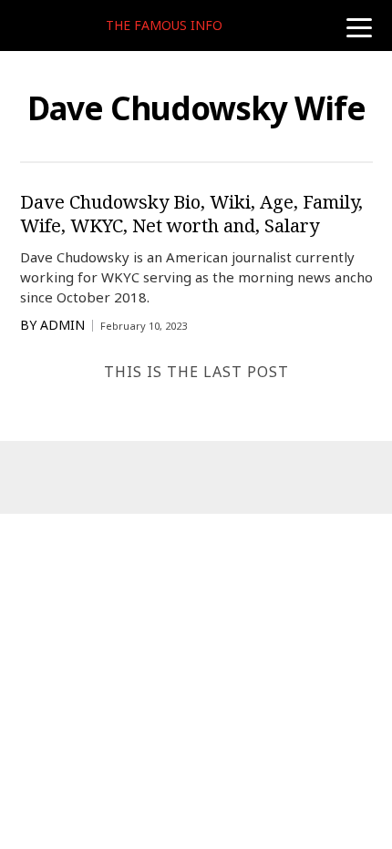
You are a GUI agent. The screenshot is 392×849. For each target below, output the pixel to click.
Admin (62, 325)
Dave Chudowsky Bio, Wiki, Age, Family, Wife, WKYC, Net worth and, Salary (191, 213)
